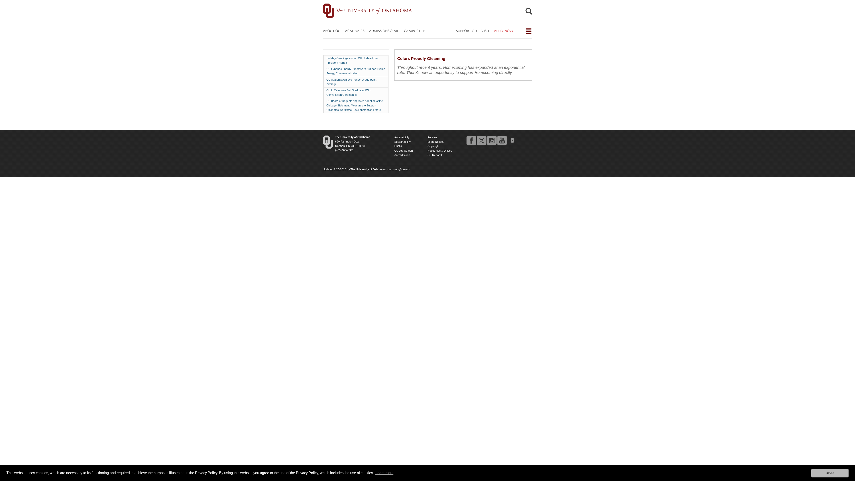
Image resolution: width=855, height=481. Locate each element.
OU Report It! (435, 155)
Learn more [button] (384, 473)
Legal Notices (436, 141)
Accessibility (401, 137)
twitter (481, 140)
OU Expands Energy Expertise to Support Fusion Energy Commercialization (355, 71)
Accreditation (402, 155)
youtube (502, 140)
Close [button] (830, 473)
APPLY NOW (503, 31)
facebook (471, 140)
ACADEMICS (354, 31)
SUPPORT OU (466, 31)
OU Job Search (403, 150)
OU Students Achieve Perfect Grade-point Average (351, 82)
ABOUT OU (331, 31)
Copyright (433, 146)
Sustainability (402, 141)
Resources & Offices (440, 150)
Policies (432, 137)
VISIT (485, 31)
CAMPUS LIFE (414, 31)
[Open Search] (528, 12)
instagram (492, 140)
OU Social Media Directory (512, 140)
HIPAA (398, 146)
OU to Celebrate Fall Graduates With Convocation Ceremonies (348, 92)
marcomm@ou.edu (398, 169)
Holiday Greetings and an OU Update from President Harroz (352, 60)
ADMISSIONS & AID (384, 31)
